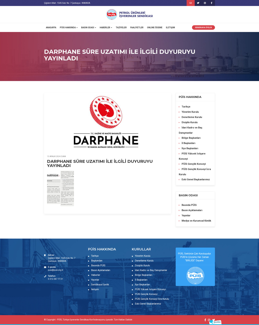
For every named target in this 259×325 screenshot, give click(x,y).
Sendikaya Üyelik (203, 27)
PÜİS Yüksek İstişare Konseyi (192, 156)
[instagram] (204, 3)
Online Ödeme (154, 27)
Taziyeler (121, 27)
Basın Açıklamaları (191, 210)
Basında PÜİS (189, 205)
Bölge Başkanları (191, 137)
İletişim (170, 27)
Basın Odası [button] (88, 27)
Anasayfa (51, 27)
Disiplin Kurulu (189, 122)
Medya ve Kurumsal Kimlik (196, 220)
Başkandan (96, 260)
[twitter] (198, 3)
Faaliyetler (136, 27)
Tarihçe (185, 106)
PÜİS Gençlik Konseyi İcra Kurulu (195, 172)
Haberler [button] (105, 27)
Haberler (95, 275)
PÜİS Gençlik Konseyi (193, 163)
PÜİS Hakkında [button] (68, 27)
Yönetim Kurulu (190, 111)
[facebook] (211, 3)
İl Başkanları (188, 143)
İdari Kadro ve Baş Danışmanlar (190, 130)
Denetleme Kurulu (191, 117)
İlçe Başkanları (189, 148)
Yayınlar (186, 215)
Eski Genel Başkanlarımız (195, 179)
